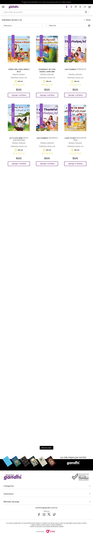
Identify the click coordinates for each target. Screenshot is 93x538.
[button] (3, 7)
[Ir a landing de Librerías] (75, 7)
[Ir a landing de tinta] (66, 7)
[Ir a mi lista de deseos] (84, 7)
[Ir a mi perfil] (80, 7)
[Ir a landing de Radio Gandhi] (71, 7)
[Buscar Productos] (86, 12)
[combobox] (45, 12)
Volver (88, 20)
